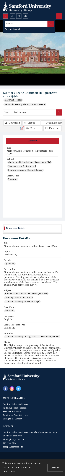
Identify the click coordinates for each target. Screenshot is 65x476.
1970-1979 (10, 263)
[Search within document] (59, 112)
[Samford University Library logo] (27, 7)
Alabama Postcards (13, 100)
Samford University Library (15, 404)
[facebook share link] (5, 388)
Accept (55, 467)
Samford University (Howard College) (25, 170)
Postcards (12, 179)
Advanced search (12, 29)
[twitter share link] (18, 388)
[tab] (32, 141)
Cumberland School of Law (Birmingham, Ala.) (29, 162)
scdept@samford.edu (13, 447)
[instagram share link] (12, 388)
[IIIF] (21, 128)
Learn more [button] (9, 471)
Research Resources (12, 411)
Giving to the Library (12, 419)
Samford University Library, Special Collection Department (32, 336)
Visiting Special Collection (14, 408)
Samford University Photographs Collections (25, 104)
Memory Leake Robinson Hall (22, 166)
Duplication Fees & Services (15, 415)
